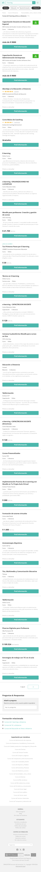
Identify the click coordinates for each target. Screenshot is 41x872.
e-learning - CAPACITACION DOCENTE (16, 304)
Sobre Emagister (20, 811)
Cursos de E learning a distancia (15, 722)
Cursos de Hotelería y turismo (20, 771)
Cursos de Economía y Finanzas (20, 768)
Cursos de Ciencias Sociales (20, 752)
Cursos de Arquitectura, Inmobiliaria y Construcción (20, 743)
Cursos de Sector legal (20, 789)
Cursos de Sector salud (20, 795)
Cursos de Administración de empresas (20, 740)
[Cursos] (3, 2)
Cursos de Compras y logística (20, 755)
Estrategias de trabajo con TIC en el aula (18, 658)
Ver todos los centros (20, 840)
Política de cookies (20, 828)
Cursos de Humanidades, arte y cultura (20, 774)
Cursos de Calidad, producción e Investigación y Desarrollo (20, 746)
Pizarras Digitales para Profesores (15, 628)
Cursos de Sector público (20, 792)
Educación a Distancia (11, 365)
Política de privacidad (20, 826)
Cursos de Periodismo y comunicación (20, 786)
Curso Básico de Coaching (12, 120)
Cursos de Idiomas (20, 777)
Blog (20, 813)
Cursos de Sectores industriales (20, 798)
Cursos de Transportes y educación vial (20, 801)
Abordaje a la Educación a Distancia (16, 89)
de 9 (23, 687)
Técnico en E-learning (10, 276)
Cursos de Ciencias (20, 749)
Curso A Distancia (13, 13)
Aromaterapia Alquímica (12, 543)
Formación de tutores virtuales (14, 513)
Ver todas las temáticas (20, 815)
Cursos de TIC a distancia (12, 725)
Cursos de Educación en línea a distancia (18, 728)
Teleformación (8, 393)
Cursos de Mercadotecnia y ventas (20, 783)
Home (4, 13)
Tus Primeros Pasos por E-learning (15, 246)
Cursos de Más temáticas (20, 780)
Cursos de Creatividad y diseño (20, 761)
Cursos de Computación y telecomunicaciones (20, 758)
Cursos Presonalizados (11, 453)
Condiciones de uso (20, 824)
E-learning (6, 153)
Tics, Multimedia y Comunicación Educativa (19, 571)
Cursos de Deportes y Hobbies (20, 765)
